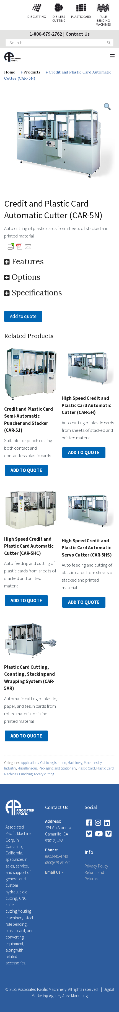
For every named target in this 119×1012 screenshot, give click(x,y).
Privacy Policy (96, 866)
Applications (30, 762)
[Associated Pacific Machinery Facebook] (89, 822)
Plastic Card (86, 768)
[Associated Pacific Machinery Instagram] (98, 822)
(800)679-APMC (57, 862)
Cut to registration (53, 762)
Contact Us (78, 34)
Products (32, 72)
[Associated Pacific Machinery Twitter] (89, 833)
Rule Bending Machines (103, 20)
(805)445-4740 (56, 856)
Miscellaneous (27, 768)
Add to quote (23, 316)
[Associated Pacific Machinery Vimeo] (108, 833)
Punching (26, 774)
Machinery (75, 762)
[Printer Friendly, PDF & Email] (19, 246)
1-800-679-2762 (46, 34)
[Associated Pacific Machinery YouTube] (99, 833)
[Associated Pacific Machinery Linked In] (107, 822)
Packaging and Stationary (57, 768)
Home (9, 72)
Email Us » (54, 872)
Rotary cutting (44, 774)
